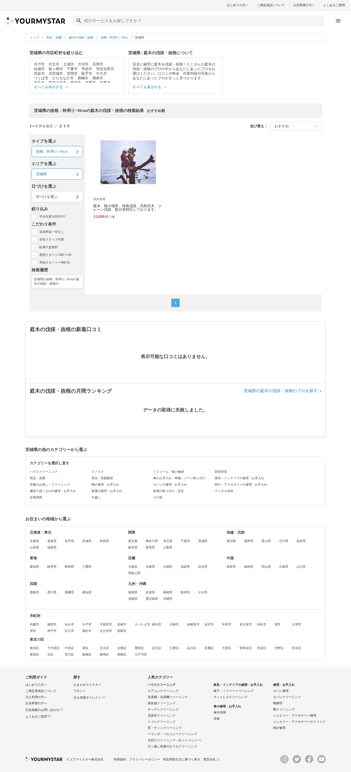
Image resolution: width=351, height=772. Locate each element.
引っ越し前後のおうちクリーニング (172, 746)
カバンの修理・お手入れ (170, 484)
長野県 (248, 541)
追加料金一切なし (51, 232)
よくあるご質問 (334, 5)
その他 (157, 497)
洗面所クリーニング (162, 715)
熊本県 (185, 592)
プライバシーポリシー (144, 759)
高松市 (86, 631)
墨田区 (139, 648)
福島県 (52, 547)
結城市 (39, 69)
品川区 (191, 648)
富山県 (266, 541)
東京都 (132, 541)
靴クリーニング (284, 709)
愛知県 (34, 566)
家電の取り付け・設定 (168, 491)
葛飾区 (121, 654)
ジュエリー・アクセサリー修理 (294, 715)
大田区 (226, 648)
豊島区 (34, 654)
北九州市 (106, 631)
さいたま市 (142, 624)
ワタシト (79, 691)
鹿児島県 (152, 599)
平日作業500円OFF (52, 216)
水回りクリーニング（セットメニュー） (175, 740)
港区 (85, 648)
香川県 (52, 592)
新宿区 (34, 648)
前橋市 (121, 624)
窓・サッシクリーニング (165, 728)
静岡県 (69, 566)
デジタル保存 (224, 491)
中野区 (279, 648)
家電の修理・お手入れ (106, 491)
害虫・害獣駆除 (102, 478)
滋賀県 (185, 566)
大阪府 (132, 566)
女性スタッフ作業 (51, 239)
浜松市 (261, 624)
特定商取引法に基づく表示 (181, 759)
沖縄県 (167, 599)
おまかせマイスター (87, 685)
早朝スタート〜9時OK (54, 262)
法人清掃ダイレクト (87, 697)
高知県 (86, 592)
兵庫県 (150, 566)
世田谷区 (245, 648)
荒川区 (69, 654)
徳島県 (34, 592)
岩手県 (69, 541)
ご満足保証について (271, 5)
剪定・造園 (37, 478)
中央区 (69, 648)
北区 (50, 654)
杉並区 (296, 648)
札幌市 (34, 624)
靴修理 (277, 703)
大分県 (202, 592)
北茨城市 (56, 73)
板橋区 (86, 654)
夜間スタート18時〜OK (55, 255)
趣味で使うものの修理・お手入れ (53, 491)
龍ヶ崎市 (56, 69)
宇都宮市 (106, 624)
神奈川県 (152, 541)
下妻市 (72, 69)
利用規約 (120, 759)
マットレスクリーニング (230, 697)
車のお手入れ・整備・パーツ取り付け (179, 478)
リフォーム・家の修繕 (168, 472)
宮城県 (86, 541)
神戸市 (52, 631)
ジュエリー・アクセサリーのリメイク (299, 721)
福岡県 (132, 592)
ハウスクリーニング (44, 472)
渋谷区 (261, 648)
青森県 (52, 541)
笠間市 (72, 73)
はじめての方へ (237, 5)
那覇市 (121, 631)
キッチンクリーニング (163, 709)
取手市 (86, 73)
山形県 (34, 547)
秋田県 (104, 541)
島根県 (248, 566)
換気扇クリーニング (162, 703)
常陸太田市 (105, 69)
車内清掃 (220, 712)
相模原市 (193, 624)
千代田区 (53, 648)
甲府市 (226, 624)
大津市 (296, 624)
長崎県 (167, 592)
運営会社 (209, 759)
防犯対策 (221, 472)
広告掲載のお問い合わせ (42, 710)
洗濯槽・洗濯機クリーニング (168, 697)
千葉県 (185, 541)
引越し (96, 497)
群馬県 (150, 547)
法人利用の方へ (36, 697)
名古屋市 (245, 624)
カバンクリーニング (287, 697)
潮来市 (97, 78)
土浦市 (68, 64)
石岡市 (98, 64)
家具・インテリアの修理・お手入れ (239, 478)
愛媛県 (69, 592)
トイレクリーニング (162, 721)
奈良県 (202, 566)
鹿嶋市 (83, 78)
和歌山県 (134, 573)
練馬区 (104, 654)
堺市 (33, 631)
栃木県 (132, 547)
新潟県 (231, 541)
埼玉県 (167, 541)
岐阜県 (52, 566)
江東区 (174, 648)
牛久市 (101, 73)
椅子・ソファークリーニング (234, 691)
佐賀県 (150, 592)
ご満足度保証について (40, 691)
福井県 (301, 541)
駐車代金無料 (48, 247)
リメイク (97, 472)
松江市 (69, 631)
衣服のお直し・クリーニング (50, 484)
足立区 (156, 648)
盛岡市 (52, 624)
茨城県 (202, 541)
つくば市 (41, 78)
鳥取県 (231, 566)
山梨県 (167, 547)
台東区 (121, 648)
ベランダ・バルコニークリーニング (172, 734)
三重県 (86, 566)
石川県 (283, 541)
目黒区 (209, 648)
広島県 (283, 566)
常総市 (86, 69)
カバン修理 (281, 691)
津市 (277, 624)
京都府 (167, 566)
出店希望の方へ (304, 5)
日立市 (54, 64)
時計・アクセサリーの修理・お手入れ (241, 484)
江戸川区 (141, 654)
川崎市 (174, 624)
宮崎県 (132, 599)
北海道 (34, 541)
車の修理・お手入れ (227, 706)
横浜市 (156, 624)
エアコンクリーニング (163, 691)
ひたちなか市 (63, 78)
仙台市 (69, 624)
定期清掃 (36, 497)
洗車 (217, 718)
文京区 (104, 648)
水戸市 (39, 64)
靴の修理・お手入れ (105, 484)
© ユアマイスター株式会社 (85, 759)
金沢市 (209, 624)
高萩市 (39, 73)
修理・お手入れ (284, 685)
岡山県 (266, 566)
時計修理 (279, 728)
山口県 (301, 566)
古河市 (83, 64)
